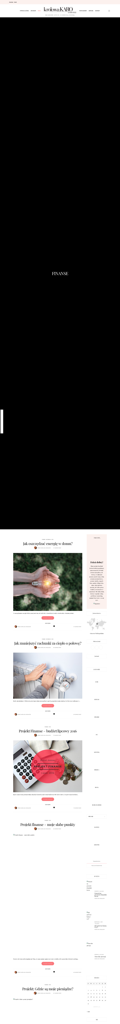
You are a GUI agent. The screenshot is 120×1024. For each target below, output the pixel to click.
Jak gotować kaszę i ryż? (101, 926)
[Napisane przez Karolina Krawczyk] (35, 547)
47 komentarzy (57, 547)
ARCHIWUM (33, 10)
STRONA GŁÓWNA (24, 10)
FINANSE (43, 539)
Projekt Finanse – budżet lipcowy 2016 (48, 730)
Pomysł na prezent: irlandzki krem (101, 894)
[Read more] (96, 548)
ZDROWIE (91, 10)
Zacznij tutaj (11, 2)
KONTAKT (97, 10)
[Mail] (101, 647)
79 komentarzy (57, 735)
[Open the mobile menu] (109, 11)
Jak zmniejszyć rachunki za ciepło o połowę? (47, 643)
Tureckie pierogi (100, 957)
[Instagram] (108, 2)
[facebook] (1, 411)
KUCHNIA (96, 876)
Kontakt (15, 2)
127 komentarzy (57, 993)
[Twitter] (110, 2)
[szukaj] (102, 10)
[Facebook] (106, 2)
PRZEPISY (97, 891)
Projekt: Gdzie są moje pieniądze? (47, 988)
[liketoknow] (1, 428)
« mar (88, 1011)
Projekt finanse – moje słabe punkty (47, 824)
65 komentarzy (57, 647)
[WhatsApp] (49, 627)
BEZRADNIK (48, 539)
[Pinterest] (46, 627)
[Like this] (53, 626)
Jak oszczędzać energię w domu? (47, 543)
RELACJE (91, 816)
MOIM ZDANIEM (83, 10)
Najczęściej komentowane (97, 865)
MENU (39, 10)
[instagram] (1, 421)
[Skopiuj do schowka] (51, 627)
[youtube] (1, 425)
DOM (52, 539)
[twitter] (1, 414)
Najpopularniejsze (96, 861)
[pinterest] (1, 418)
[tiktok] (1, 431)
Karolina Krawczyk (46, 547)
